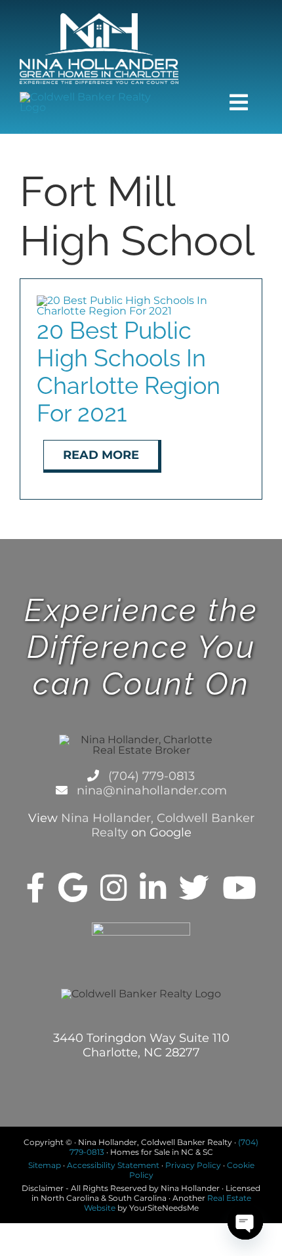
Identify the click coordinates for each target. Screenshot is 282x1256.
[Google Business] (72, 888)
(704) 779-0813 (150, 776)
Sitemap (44, 1165)
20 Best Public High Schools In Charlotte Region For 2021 (128, 371)
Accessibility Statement (113, 1165)
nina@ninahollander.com (150, 790)
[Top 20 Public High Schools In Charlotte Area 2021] (141, 300)
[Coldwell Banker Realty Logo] (99, 97)
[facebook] (35, 888)
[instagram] (113, 888)
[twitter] (194, 888)
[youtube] (239, 888)
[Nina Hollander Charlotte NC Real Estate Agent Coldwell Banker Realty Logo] (99, 18)
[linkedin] (153, 888)
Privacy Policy (193, 1165)
